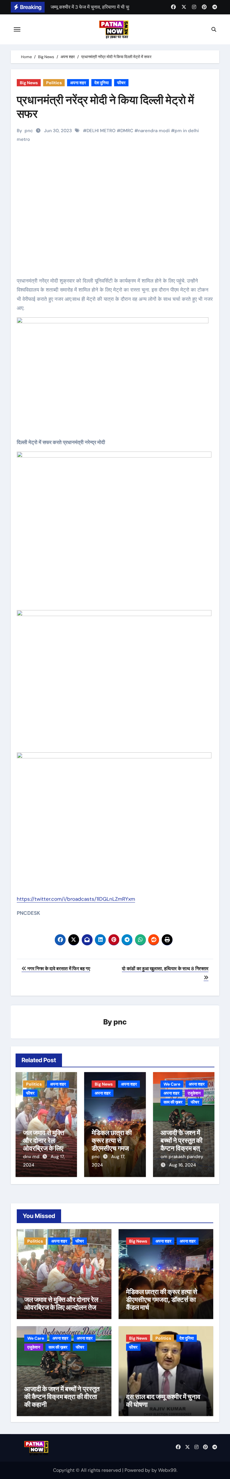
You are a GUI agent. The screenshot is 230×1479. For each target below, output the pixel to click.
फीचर (121, 82)
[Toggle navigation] (17, 29)
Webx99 (167, 1470)
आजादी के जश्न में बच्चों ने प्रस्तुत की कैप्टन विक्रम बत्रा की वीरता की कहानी (183, 1144)
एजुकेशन (194, 1093)
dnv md (32, 1157)
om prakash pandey (182, 1157)
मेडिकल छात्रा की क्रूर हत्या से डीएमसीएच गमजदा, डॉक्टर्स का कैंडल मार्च (114, 1148)
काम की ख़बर (173, 1102)
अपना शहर (78, 82)
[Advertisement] (116, 220)
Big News (29, 82)
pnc (29, 131)
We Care (172, 1084)
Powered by (138, 1470)
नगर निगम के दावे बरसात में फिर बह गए (58, 968)
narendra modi (154, 131)
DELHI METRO (101, 131)
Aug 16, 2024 (182, 1165)
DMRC (126, 131)
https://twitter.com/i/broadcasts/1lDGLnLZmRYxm (76, 899)
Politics (54, 82)
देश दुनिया (101, 82)
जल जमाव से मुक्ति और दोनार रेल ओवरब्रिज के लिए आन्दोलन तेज (43, 1144)
